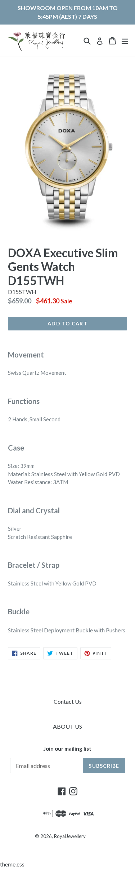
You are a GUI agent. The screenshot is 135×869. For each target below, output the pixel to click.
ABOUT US (67, 726)
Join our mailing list (67, 748)
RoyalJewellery (70, 836)
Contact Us (68, 701)
